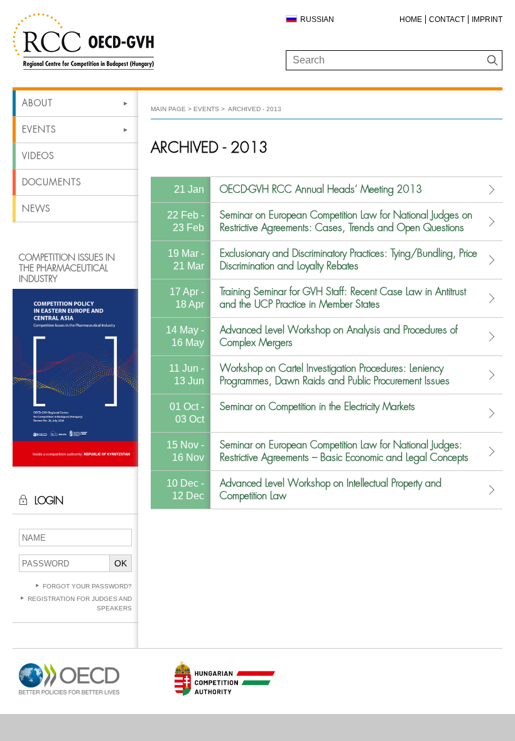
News (36, 208)
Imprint (487, 19)
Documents (51, 182)
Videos (38, 155)
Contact (447, 19)
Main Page (168, 108)
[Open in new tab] (69, 695)
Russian (317, 19)
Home (410, 19)
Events (39, 129)
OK (120, 563)
